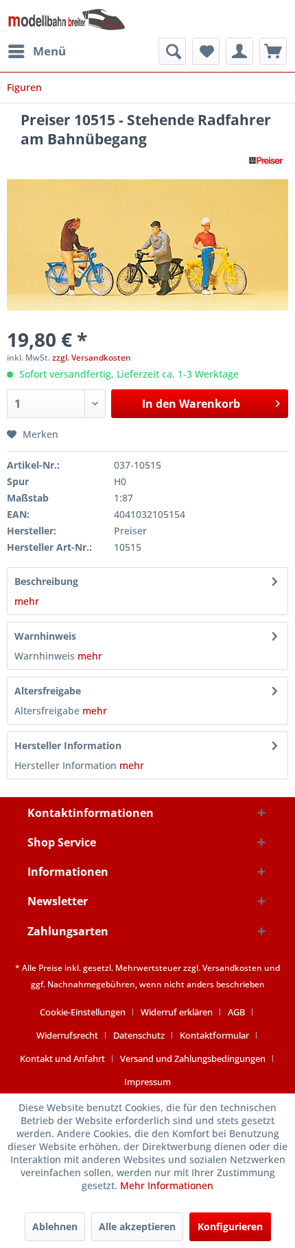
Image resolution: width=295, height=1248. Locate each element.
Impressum (147, 1082)
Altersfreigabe (47, 690)
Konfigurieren (230, 1226)
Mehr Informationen (166, 1185)
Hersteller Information (67, 745)
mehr (26, 601)
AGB (236, 1012)
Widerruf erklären (177, 1012)
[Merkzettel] (206, 51)
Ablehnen (55, 1226)
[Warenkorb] (273, 51)
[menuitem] (36, 51)
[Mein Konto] (239, 51)
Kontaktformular (214, 1035)
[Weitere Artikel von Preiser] (266, 160)
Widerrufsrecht (67, 1035)
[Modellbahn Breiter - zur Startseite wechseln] (67, 19)
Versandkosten (232, 968)
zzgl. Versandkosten (91, 357)
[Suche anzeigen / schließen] (172, 51)
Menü (49, 51)
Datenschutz (139, 1035)
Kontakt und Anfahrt (62, 1058)
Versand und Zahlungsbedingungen (193, 1058)
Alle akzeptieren (137, 1226)
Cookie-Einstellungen (83, 1012)
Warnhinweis (45, 635)
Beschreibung (46, 581)
